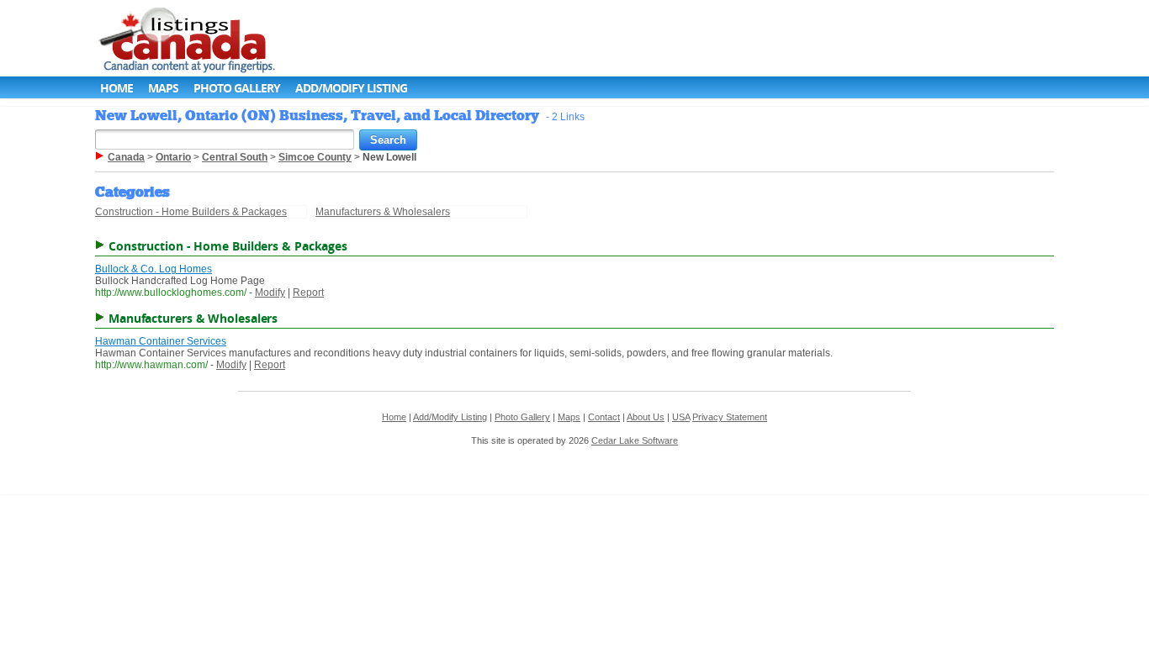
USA (681, 417)
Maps (163, 88)
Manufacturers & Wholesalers (382, 212)
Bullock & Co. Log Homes (153, 269)
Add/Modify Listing (351, 88)
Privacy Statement (729, 417)
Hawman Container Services (160, 341)
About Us (646, 417)
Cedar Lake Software (634, 440)
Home (116, 88)
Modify (270, 292)
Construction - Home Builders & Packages (191, 212)
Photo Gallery (236, 88)
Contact (604, 417)
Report (308, 292)
